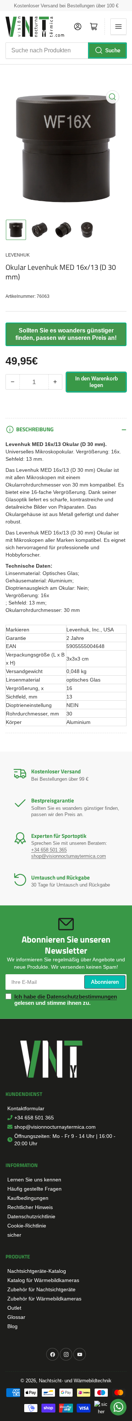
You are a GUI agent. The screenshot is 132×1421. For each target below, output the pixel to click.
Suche (112, 50)
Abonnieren (105, 982)
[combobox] (66, 50)
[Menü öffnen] (118, 26)
